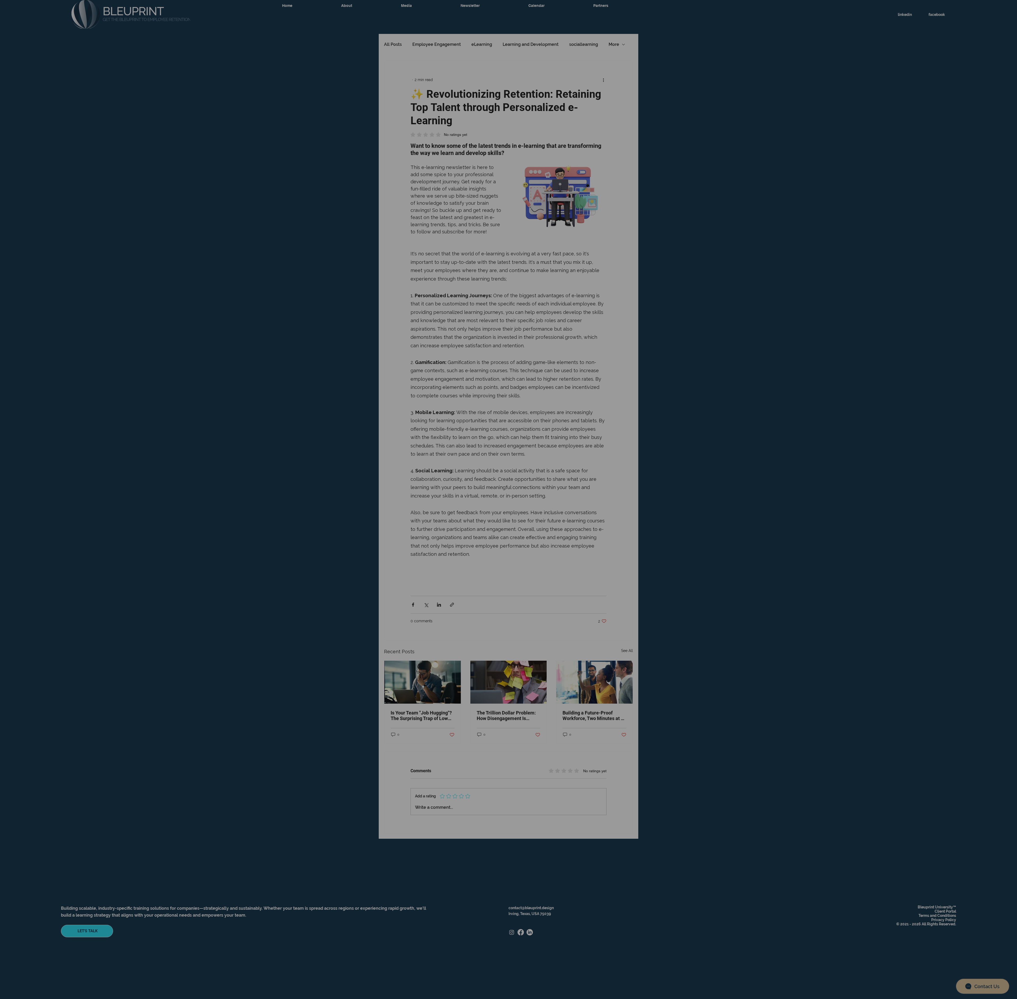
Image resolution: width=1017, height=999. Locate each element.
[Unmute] (15, 909)
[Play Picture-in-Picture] (475, 909)
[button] (483, 8)
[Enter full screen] (484, 909)
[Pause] (6, 909)
